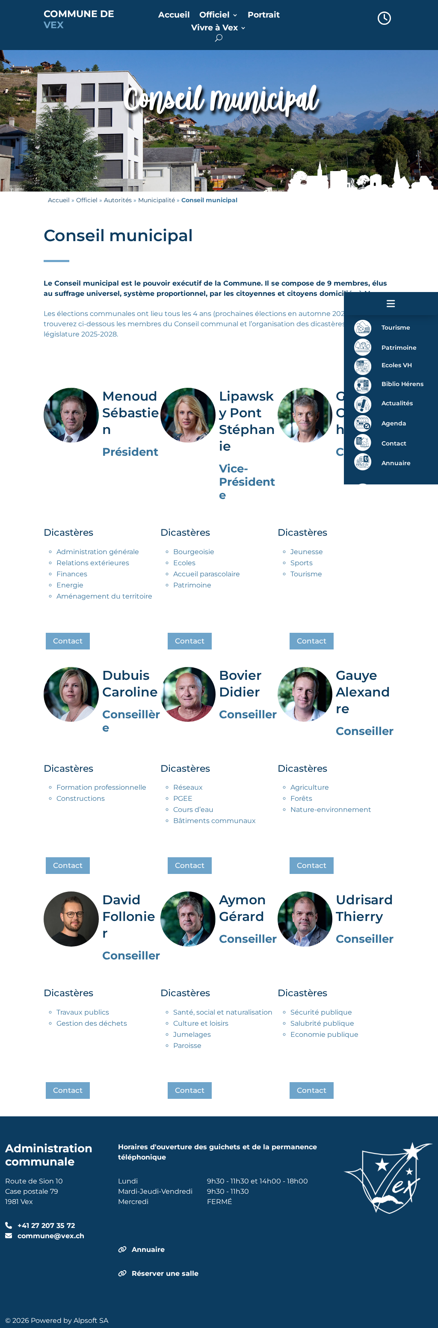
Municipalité (156, 200)
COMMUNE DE (79, 19)
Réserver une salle (165, 1273)
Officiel (214, 16)
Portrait (264, 16)
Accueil (174, 16)
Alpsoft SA (91, 1320)
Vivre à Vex (214, 28)
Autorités (118, 200)
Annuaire (148, 1249)
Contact (68, 641)
